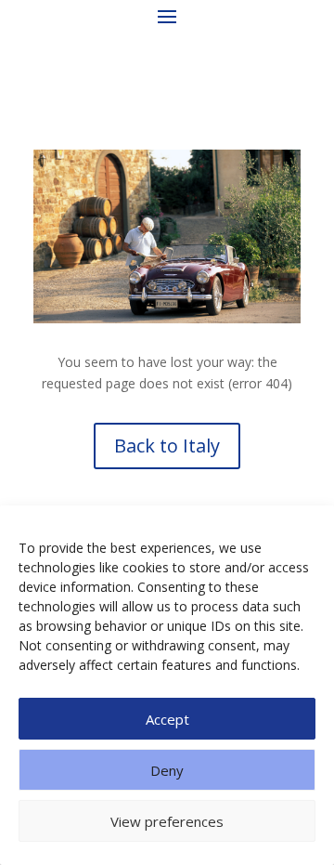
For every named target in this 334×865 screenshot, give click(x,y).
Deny (167, 770)
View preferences (167, 821)
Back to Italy (167, 445)
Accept (167, 719)
